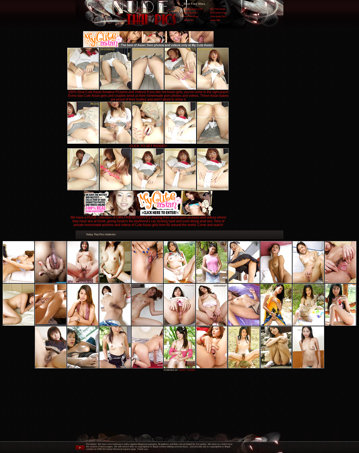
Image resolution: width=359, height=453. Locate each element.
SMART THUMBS (187, 370)
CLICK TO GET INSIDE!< (148, 146)
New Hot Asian (191, 16)
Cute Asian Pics (218, 16)
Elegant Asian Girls (193, 9)
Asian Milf (215, 20)
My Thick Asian (218, 9)
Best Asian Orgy (218, 12)
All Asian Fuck (191, 12)
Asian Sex (189, 20)
